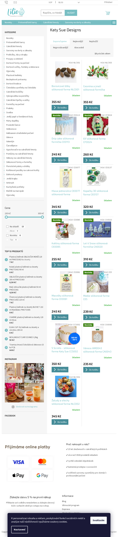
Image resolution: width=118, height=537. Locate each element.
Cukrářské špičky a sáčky (18, 100)
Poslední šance (13, 125)
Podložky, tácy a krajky (17, 54)
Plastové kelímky (14, 75)
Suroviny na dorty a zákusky (19, 50)
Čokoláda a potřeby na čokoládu (21, 87)
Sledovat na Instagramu (26, 406)
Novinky (10, 38)
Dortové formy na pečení (17, 63)
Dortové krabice (13, 83)
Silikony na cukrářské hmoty (19, 158)
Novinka (15, 235)
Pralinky (10, 108)
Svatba (9, 112)
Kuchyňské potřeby (15, 187)
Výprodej (10, 71)
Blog (61, 2)
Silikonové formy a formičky (19, 162)
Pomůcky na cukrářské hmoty (19, 153)
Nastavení (19, 529)
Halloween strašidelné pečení (19, 133)
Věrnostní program (70, 505)
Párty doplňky (12, 120)
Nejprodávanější (60, 47)
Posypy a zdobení (14, 58)
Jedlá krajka (11, 178)
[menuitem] (8, 22)
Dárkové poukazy (14, 174)
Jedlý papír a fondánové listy (19, 116)
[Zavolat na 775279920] (9, 2)
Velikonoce (11, 129)
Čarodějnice (11, 145)
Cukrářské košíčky (14, 91)
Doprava (66, 509)
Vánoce (9, 137)
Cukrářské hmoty (14, 46)
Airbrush (10, 182)
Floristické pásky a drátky (18, 166)
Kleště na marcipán (15, 191)
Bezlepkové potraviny (16, 79)
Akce (14, 230)
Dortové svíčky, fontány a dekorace (22, 67)
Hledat (71, 12)
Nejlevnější (78, 41)
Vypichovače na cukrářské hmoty (21, 149)
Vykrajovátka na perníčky (17, 96)
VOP (50, 2)
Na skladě (17, 226)
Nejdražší (93, 41)
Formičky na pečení (15, 104)
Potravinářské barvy (15, 42)
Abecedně (79, 47)
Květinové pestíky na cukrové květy (22, 170)
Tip (13, 239)
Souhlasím (98, 520)
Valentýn (10, 141)
